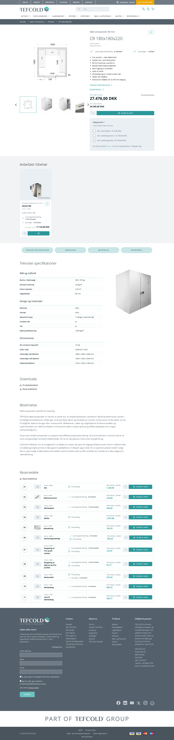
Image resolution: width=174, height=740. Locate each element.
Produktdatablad (147, 95)
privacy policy (33, 688)
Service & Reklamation (74, 641)
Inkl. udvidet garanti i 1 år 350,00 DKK (112, 136)
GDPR (80, 730)
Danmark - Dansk (127, 2)
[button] (28, 104)
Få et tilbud (70, 633)
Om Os (91, 624)
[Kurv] (153, 9)
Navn (22, 659)
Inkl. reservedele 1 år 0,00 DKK (109, 131)
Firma (22, 668)
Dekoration (93, 633)
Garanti (92, 639)
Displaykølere (40, 16)
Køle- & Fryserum (102, 16)
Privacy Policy (90, 730)
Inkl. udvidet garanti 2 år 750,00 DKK (111, 140)
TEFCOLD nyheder (96, 641)
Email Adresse (26, 651)
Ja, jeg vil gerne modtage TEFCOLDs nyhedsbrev (41, 677)
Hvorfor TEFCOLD (95, 627)
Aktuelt (25, 16)
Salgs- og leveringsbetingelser (78, 733)
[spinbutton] (93, 113)
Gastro (118, 16)
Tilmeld (27, 694)
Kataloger (92, 636)
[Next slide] (88, 105)
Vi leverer (92, 630)
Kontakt (69, 624)
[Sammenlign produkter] (47, 204)
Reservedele (132, 16)
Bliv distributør (145, 2)
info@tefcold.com (147, 666)
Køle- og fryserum (119, 639)
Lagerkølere (58, 16)
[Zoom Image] (52, 62)
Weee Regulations (100, 733)
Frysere (72, 16)
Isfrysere (85, 16)
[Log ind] (148, 9)
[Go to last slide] (16, 105)
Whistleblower (87, 737)
